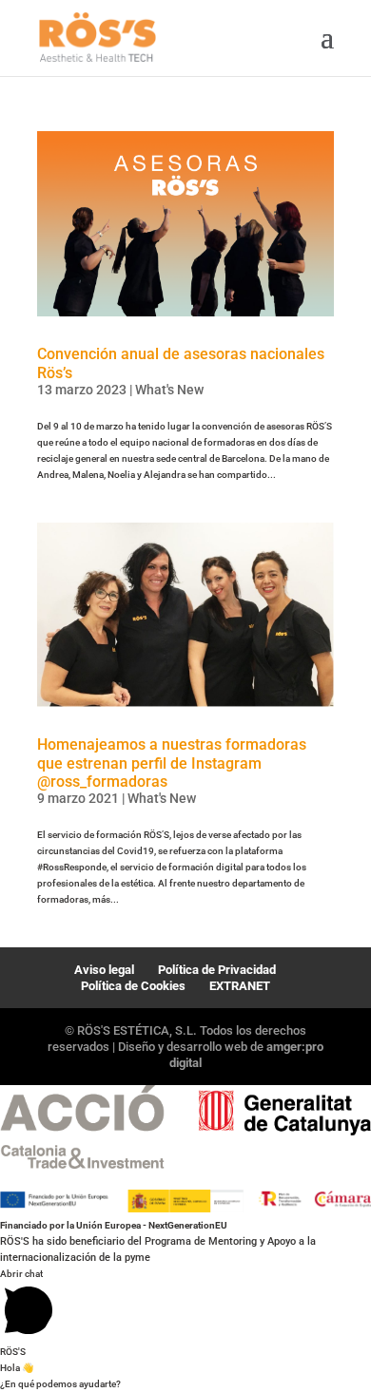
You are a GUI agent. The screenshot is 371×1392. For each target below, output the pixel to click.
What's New (169, 389)
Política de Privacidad (217, 970)
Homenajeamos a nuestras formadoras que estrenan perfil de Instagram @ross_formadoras (171, 762)
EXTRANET (239, 986)
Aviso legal (104, 970)
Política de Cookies (133, 986)
